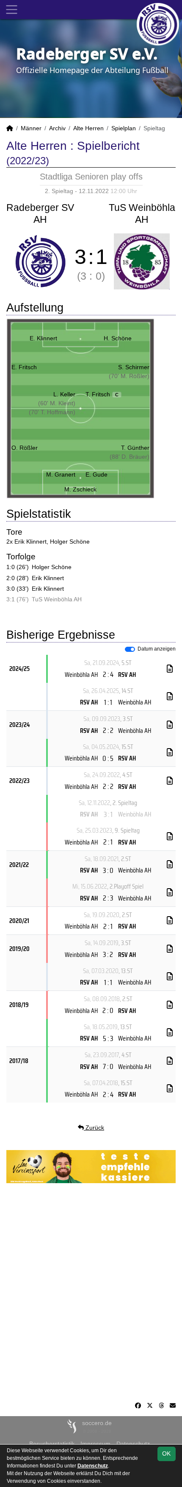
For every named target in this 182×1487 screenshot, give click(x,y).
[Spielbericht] (170, 668)
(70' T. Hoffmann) (52, 412)
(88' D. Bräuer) (129, 456)
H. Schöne (118, 338)
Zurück (94, 1127)
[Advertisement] (91, 1292)
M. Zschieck (80, 489)
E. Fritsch (24, 367)
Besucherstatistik (51, 1443)
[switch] (130, 649)
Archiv (57, 128)
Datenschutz (133, 1443)
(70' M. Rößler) (129, 376)
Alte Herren (88, 128)
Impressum (95, 1443)
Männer (31, 128)
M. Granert (60, 474)
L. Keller (64, 394)
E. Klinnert (43, 338)
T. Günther (135, 447)
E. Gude (96, 474)
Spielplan (123, 128)
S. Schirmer (133, 367)
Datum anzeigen (157, 649)
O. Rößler (24, 447)
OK (166, 1453)
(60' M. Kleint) (56, 403)
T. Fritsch (102, 394)
